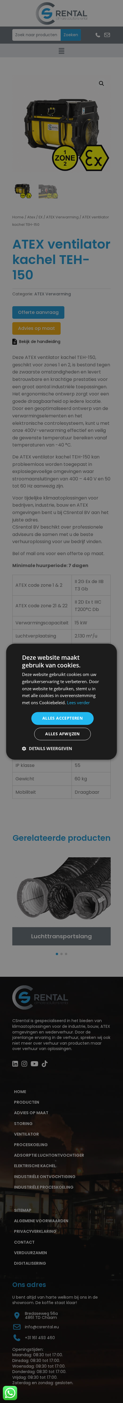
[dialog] (61, 701)
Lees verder (78, 703)
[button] (47, 748)
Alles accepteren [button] (62, 718)
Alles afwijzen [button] (62, 733)
